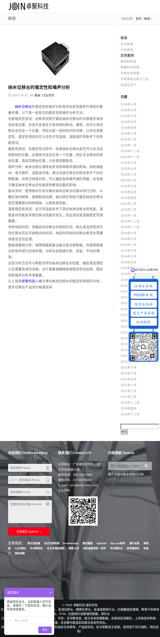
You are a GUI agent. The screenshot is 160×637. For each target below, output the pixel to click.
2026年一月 (128, 145)
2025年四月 (128, 198)
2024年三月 (128, 274)
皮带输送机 (133, 548)
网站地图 (20, 553)
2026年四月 (128, 127)
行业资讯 (48, 95)
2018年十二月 (130, 414)
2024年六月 (128, 256)
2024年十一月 (130, 227)
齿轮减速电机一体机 (94, 548)
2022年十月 (128, 367)
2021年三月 (128, 391)
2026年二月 (128, 139)
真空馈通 (87, 543)
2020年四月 (128, 408)
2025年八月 (128, 174)
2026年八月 (128, 104)
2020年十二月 (130, 402)
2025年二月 (128, 209)
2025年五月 (128, 192)
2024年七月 (128, 250)
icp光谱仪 (20, 548)
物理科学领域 (130, 67)
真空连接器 (34, 543)
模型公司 (74, 548)
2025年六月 (128, 186)
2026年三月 (128, 133)
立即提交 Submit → (29, 531)
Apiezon (102, 543)
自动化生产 (128, 84)
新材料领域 (128, 61)
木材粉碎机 (36, 548)
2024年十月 (128, 233)
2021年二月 (128, 396)
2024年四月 (128, 268)
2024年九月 (128, 238)
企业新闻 (127, 44)
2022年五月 (128, 379)
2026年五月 (128, 121)
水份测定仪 (116, 548)
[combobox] (13, 480)
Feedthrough (71, 543)
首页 (139, 18)
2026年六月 (128, 116)
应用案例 (127, 55)
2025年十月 (128, 162)
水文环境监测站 (56, 548)
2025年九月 (128, 168)
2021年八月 (128, 385)
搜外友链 (134, 543)
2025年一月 (128, 215)
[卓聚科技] (28, 6)
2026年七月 (128, 110)
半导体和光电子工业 (135, 79)
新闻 (147, 18)
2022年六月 (128, 373)
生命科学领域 (130, 73)
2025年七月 (128, 180)
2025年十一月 (130, 157)
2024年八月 (128, 244)
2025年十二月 (130, 151)
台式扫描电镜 (52, 543)
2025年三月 (128, 203)
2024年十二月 (130, 221)
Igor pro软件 (118, 543)
